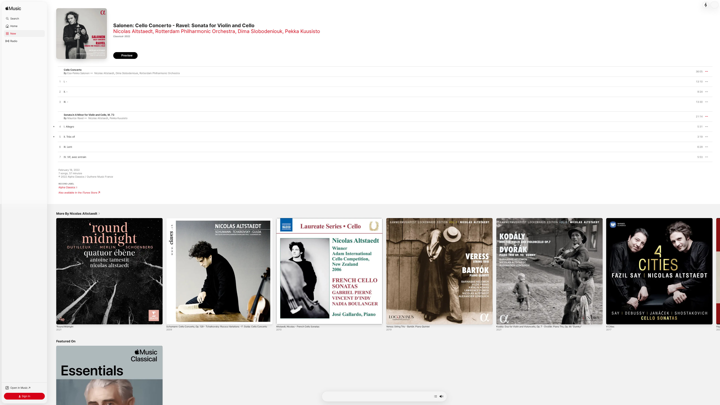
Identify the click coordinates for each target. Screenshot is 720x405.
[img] (13, 8)
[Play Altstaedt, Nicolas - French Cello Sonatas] (281, 319)
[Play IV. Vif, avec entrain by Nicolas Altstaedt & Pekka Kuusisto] (60, 157)
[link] (78, 214)
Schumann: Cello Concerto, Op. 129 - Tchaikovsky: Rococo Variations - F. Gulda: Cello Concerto (216, 221)
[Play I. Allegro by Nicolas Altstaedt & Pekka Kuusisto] (60, 126)
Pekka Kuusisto (302, 31)
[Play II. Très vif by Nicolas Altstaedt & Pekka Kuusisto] (60, 137)
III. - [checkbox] (66, 101)
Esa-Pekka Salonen (78, 73)
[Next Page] (716, 271)
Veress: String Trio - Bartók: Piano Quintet (410, 219)
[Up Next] (435, 396)
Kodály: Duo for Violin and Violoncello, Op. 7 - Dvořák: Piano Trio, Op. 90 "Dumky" (543, 219)
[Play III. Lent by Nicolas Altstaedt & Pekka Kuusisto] (60, 147)
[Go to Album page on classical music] (705, 5)
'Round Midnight (65, 219)
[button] (24, 18)
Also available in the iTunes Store (77, 192)
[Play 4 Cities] (611, 319)
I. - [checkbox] (65, 81)
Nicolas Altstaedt (133, 31)
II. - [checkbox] (66, 91)
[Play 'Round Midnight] (61, 319)
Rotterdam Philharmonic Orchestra (195, 31)
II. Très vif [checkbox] (69, 136)
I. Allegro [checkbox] (69, 126)
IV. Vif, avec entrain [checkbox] (75, 156)
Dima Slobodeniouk (260, 31)
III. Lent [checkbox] (68, 146)
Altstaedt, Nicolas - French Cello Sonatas (300, 219)
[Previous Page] (52, 271)
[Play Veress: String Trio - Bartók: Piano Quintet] (391, 319)
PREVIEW (698, 81)
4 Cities (610, 219)
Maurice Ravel (75, 118)
